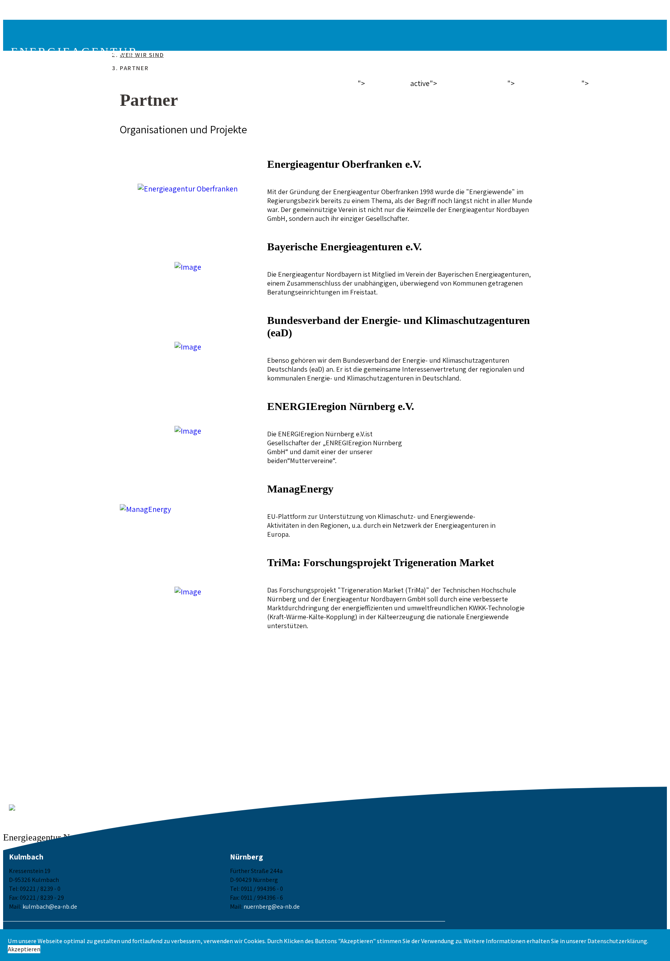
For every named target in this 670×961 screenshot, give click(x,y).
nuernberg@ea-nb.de (271, 906)
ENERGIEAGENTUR (74, 56)
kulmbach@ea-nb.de (49, 906)
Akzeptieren (24, 949)
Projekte (613, 82)
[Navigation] (14, 33)
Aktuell (386, 82)
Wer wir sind (471, 82)
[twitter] (18, 16)
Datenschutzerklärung (617, 941)
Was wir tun (546, 82)
